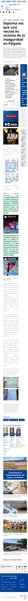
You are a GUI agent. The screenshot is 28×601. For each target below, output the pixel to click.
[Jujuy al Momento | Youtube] (9, 12)
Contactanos (22, 587)
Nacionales (3, 582)
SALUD (11, 589)
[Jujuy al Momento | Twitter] (3, 12)
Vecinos (22, 420)
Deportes (14, 1)
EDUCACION (13, 582)
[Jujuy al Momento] (7, 567)
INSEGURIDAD (13, 420)
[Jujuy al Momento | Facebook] (1, 12)
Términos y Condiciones (5, 593)
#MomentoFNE (13, 434)
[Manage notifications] (25, 598)
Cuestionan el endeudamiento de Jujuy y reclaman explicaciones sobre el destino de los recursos (15, 478)
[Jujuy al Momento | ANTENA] (19, 569)
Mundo (24, 1)
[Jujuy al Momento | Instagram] (6, 12)
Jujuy (2, 580)
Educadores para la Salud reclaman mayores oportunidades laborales (20, 442)
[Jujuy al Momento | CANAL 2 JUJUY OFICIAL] (16, 569)
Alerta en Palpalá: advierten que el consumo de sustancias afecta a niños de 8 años (6, 446)
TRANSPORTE (13, 584)
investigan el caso (7, 550)
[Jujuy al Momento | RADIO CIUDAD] (25, 571)
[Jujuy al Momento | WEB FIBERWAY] (22, 569)
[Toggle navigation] (2, 6)
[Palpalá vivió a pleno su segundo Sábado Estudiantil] (12, 436)
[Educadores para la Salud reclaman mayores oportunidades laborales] (18, 436)
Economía (8, 1)
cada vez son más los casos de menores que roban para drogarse (11, 179)
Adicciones (6, 434)
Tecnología (8, 589)
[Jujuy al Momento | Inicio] (26, 576)
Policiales (19, 1)
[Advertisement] (14, 408)
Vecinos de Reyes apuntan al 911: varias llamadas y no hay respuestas (13, 515)
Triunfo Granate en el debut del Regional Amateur (13, 534)
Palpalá (6, 420)
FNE (6, 587)
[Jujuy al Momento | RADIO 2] (25, 569)
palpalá (18, 434)
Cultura (7, 584)
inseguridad (6, 511)
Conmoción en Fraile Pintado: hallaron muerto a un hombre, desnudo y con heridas (15, 553)
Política (4, 1)
